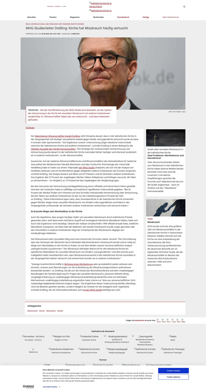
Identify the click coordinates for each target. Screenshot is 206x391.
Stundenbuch (123, 17)
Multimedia (98, 17)
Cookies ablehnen (173, 377)
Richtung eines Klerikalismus (78, 264)
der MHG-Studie (87, 167)
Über (171, 17)
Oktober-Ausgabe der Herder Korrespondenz (53, 148)
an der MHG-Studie (92, 289)
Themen (53, 17)
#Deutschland (32, 311)
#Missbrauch (51, 311)
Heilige (146, 17)
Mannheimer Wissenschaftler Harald (53, 136)
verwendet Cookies (50, 387)
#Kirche (42, 311)
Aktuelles (57, 6)
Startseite (50, 6)
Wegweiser (75, 17)
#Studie (60, 311)
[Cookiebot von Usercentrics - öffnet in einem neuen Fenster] (28, 386)
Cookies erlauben (173, 371)
